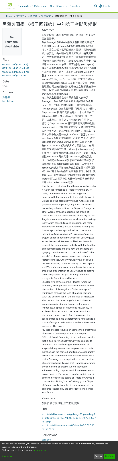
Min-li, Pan (8, 101)
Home (9, 16)
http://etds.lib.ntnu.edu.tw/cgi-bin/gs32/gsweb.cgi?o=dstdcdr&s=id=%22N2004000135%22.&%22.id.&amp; (69, 418)
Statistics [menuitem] (75, 6)
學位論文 (46, 16)
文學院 (20, 16)
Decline (98, 456)
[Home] (10, 6)
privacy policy (39, 450)
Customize (7, 456)
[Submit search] (96, 6)
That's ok (109, 456)
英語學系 (32, 16)
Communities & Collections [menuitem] (32, 6)
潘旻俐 (6, 97)
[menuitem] (58, 6)
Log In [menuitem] (106, 6)
